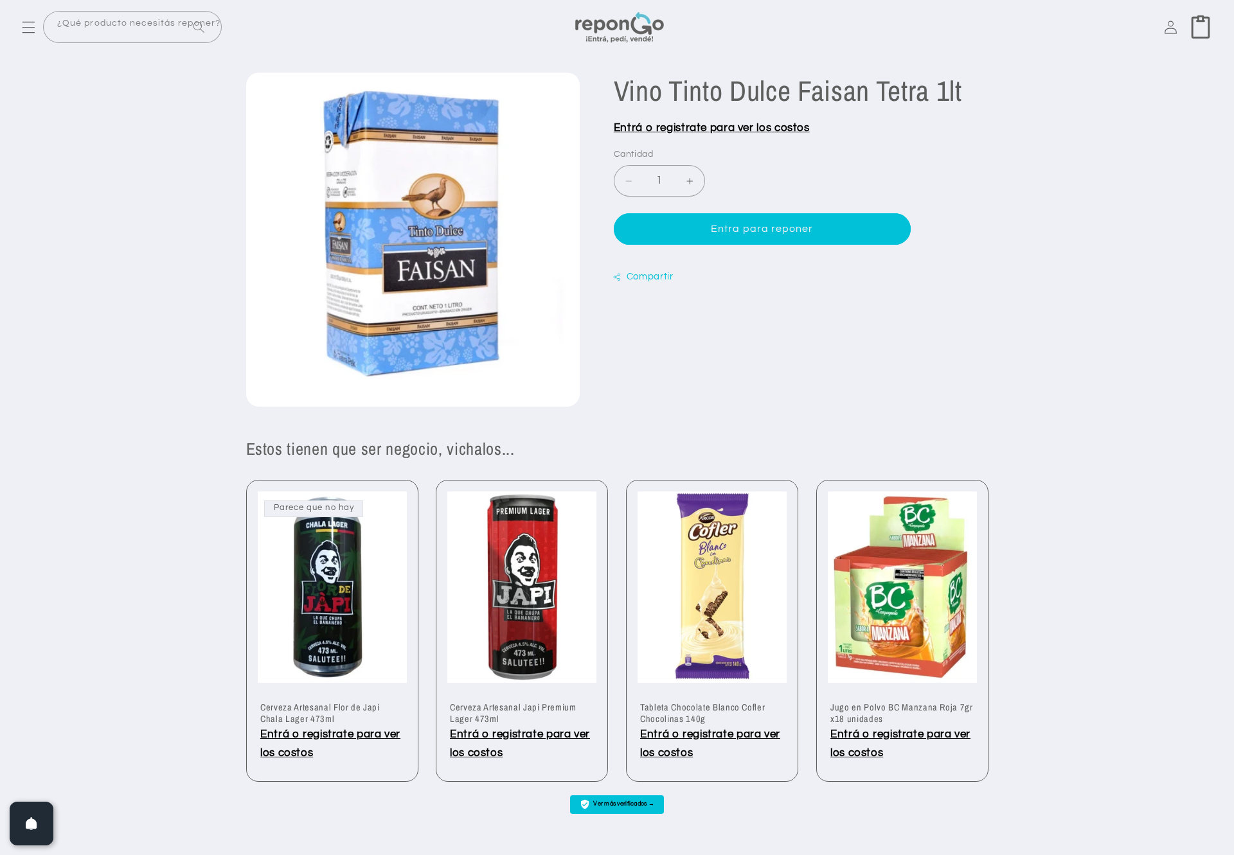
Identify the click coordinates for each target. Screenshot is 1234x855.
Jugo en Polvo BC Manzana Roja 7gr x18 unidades (901, 713)
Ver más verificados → (623, 804)
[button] (28, 27)
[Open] (31, 823)
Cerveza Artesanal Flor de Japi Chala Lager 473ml (320, 713)
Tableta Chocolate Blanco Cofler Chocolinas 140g (702, 713)
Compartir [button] (650, 276)
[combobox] (132, 27)
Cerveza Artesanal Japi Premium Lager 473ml (513, 713)
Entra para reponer (762, 229)
